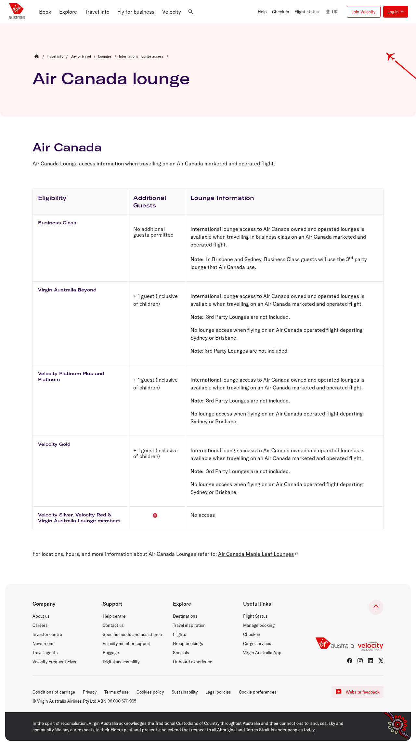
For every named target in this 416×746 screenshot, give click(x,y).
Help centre (114, 616)
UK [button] (335, 11)
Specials (181, 652)
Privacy (90, 692)
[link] (55, 56)
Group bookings (188, 643)
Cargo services (257, 643)
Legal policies (218, 692)
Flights (179, 634)
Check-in (251, 634)
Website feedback (363, 692)
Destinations (185, 616)
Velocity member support (127, 643)
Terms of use (116, 692)
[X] (381, 660)
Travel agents (45, 652)
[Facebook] (349, 660)
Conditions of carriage (53, 692)
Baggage (111, 652)
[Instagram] (360, 660)
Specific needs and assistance (132, 634)
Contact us (113, 625)
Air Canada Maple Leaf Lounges (256, 554)
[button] (45, 11)
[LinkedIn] (370, 660)
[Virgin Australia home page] (17, 11)
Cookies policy (150, 692)
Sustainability (185, 692)
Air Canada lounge (111, 78)
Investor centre (47, 634)
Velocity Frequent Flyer (54, 661)
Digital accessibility (121, 661)
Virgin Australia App (262, 652)
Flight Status (255, 616)
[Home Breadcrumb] (36, 56)
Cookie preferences (258, 692)
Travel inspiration (189, 625)
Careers (40, 625)
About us (41, 616)
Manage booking (259, 625)
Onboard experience (192, 661)
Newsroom (42, 643)
